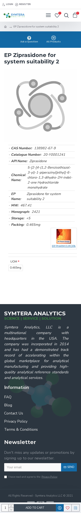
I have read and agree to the (32, 476)
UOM (13, 262)
